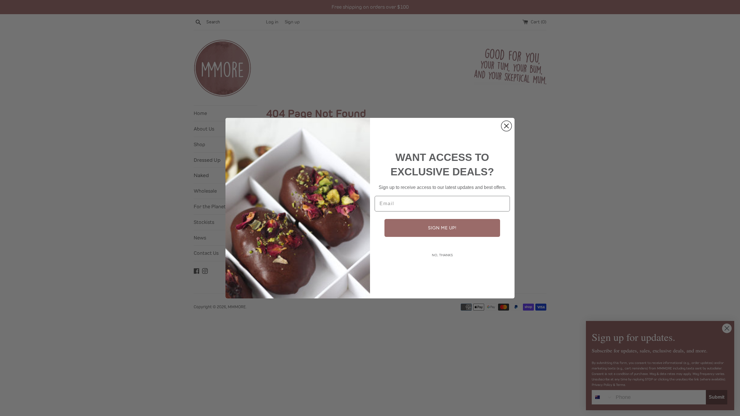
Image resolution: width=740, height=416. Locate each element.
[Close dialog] (506, 126)
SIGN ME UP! (442, 228)
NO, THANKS (442, 255)
